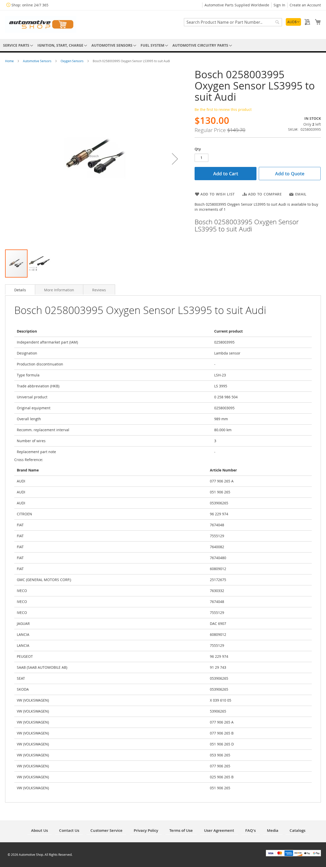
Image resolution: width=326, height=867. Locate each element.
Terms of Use (181, 830)
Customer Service (106, 830)
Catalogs (297, 830)
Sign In (279, 5)
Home (10, 61)
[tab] (20, 289)
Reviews (99, 289)
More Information (59, 289)
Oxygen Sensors (72, 61)
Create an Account (305, 5)
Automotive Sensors (37, 61)
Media (272, 830)
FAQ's (250, 830)
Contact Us (69, 830)
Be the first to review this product (223, 109)
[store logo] (40, 24)
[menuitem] (17, 45)
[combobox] (233, 22)
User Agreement (219, 830)
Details (20, 289)
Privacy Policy (146, 830)
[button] (293, 22)
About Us (39, 830)
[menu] (163, 45)
